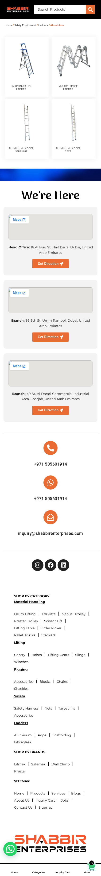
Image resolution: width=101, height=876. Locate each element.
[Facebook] (50, 565)
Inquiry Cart (62, 872)
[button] (10, 849)
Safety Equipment (25, 25)
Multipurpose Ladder (68, 88)
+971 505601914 (50, 464)
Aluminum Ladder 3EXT (68, 150)
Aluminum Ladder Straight (21, 150)
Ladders (43, 25)
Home (14, 872)
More (87, 872)
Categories (38, 872)
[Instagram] (37, 565)
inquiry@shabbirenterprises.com (50, 533)
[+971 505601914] (50, 448)
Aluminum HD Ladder (21, 88)
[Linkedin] (63, 565)
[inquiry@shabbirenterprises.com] (50, 517)
